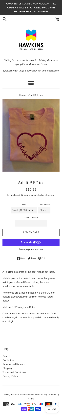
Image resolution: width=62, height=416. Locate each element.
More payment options (31, 249)
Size (24, 205)
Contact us (8, 360)
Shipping (25, 195)
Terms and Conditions (14, 372)
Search (6, 356)
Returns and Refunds (13, 364)
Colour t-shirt (44, 205)
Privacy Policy (10, 376)
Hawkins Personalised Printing (33, 394)
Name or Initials (31, 217)
